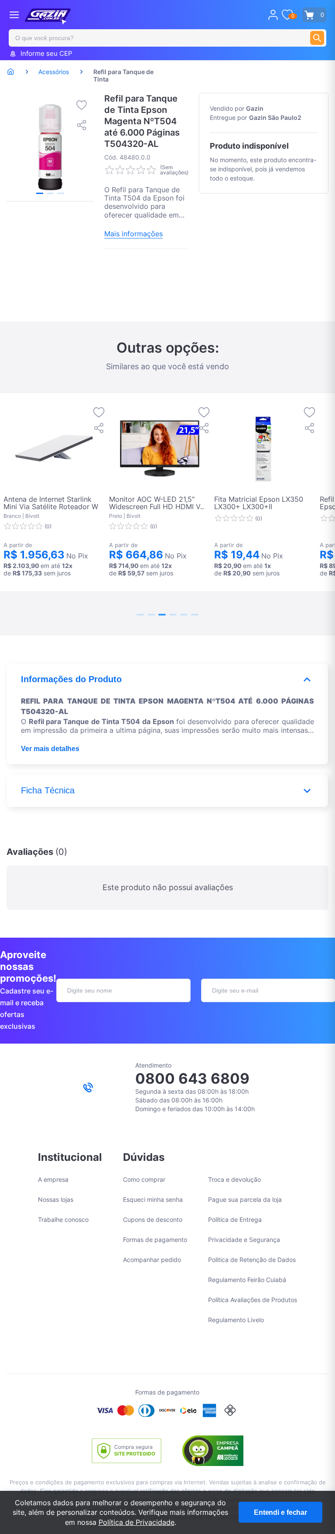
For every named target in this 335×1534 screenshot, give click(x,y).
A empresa (53, 1179)
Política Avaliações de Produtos (252, 1299)
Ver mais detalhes (50, 748)
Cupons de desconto (152, 1219)
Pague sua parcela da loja (245, 1199)
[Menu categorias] (14, 14)
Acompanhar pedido (152, 1259)
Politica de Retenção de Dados (252, 1259)
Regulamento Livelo (236, 1319)
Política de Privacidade (136, 1522)
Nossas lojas (55, 1199)
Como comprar (144, 1179)
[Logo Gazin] (48, 16)
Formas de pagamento (155, 1239)
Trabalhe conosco (63, 1219)
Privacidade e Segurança (244, 1239)
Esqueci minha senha (153, 1199)
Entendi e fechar (280, 1512)
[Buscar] (317, 38)
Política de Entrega (235, 1219)
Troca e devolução (234, 1179)
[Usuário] (273, 15)
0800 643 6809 (192, 1078)
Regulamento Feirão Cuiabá (247, 1279)
